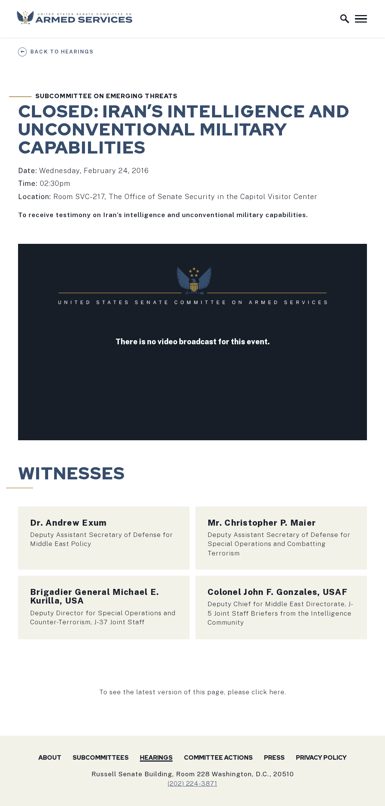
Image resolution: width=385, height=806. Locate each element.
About (49, 758)
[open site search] (344, 19)
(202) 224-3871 (192, 783)
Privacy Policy (321, 758)
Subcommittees (101, 758)
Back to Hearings (61, 52)
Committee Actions (218, 758)
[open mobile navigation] (361, 18)
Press (274, 758)
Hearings (156, 758)
